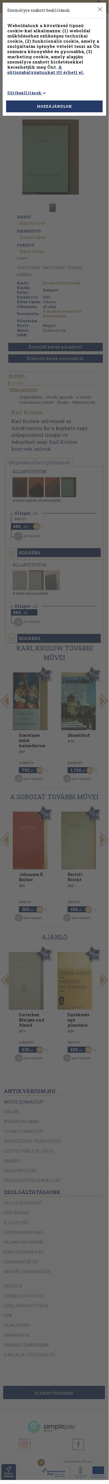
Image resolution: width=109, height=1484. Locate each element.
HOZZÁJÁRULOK (54, 106)
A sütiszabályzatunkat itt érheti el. (45, 69)
